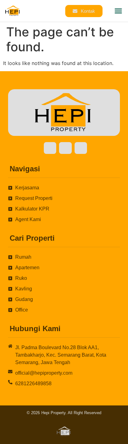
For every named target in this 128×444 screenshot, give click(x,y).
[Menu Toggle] (118, 11)
